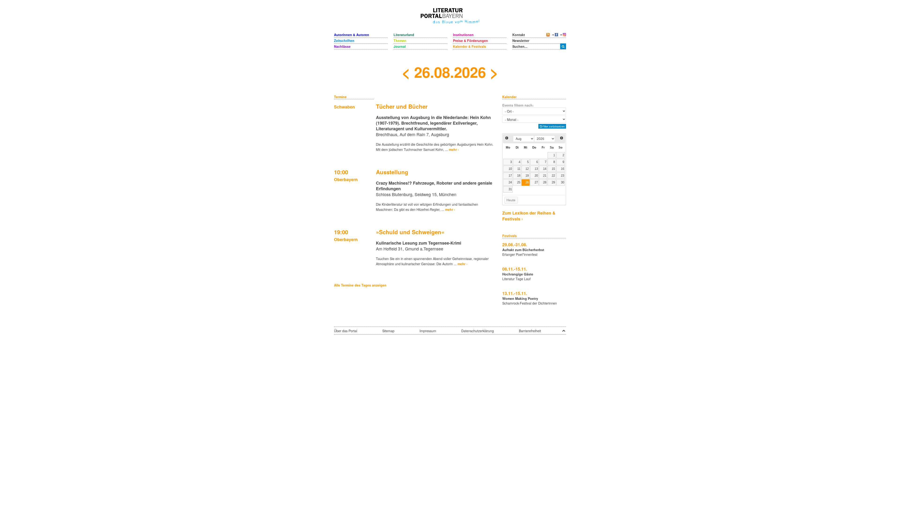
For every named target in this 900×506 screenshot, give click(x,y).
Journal (400, 46)
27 (536, 182)
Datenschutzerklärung (477, 330)
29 (553, 182)
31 (510, 189)
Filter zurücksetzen (553, 126)
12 (527, 169)
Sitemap (388, 330)
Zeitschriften (344, 40)
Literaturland (404, 34)
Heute (510, 200)
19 (527, 175)
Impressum (428, 330)
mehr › (454, 149)
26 (527, 182)
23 (562, 175)
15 (553, 169)
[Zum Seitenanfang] (563, 329)
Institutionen (463, 34)
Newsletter (520, 40)
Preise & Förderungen (470, 40)
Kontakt (518, 34)
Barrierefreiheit (530, 330)
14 (544, 169)
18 (518, 175)
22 (553, 175)
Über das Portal (345, 330)
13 (536, 169)
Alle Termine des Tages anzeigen (360, 285)
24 (510, 182)
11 (518, 169)
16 (562, 169)
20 (536, 175)
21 (544, 175)
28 (544, 182)
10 (510, 169)
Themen (400, 40)
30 (562, 182)
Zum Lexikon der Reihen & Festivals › (528, 216)
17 (510, 175)
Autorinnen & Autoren (351, 34)
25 (518, 182)
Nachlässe (342, 46)
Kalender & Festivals (469, 46)
